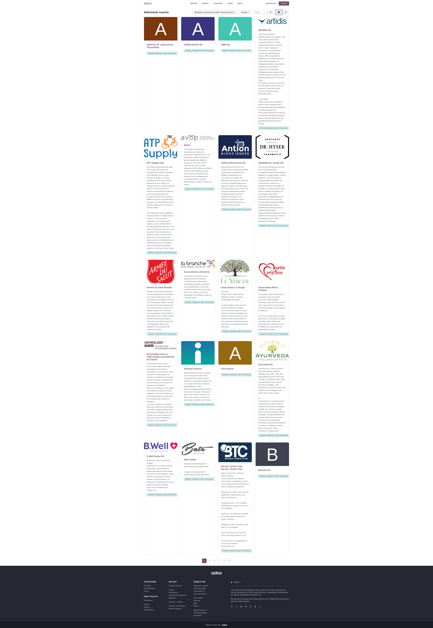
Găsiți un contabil (176, 602)
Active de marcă (199, 588)
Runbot (147, 607)
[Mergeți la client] (160, 29)
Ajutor (240, 3)
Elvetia (244, 12)
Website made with (213, 625)
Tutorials (147, 586)
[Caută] (270, 12)
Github (146, 604)
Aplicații (194, 3)
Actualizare (173, 592)
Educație (172, 598)
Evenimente (198, 598)
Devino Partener (175, 609)
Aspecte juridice (199, 610)
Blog (195, 603)
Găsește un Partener (177, 606)
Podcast (196, 600)
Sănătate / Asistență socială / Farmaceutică (214, 12)
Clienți (196, 606)
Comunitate (218, 3)
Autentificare (271, 3)
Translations (149, 610)
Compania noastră (200, 586)
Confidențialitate (200, 613)
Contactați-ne (199, 591)
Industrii (205, 3)
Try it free (284, 3)
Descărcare (148, 600)
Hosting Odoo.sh (175, 586)
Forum (146, 591)
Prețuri (230, 3)
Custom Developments (178, 595)
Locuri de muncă (199, 594)
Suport (171, 590)
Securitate (197, 615)
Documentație (149, 588)
